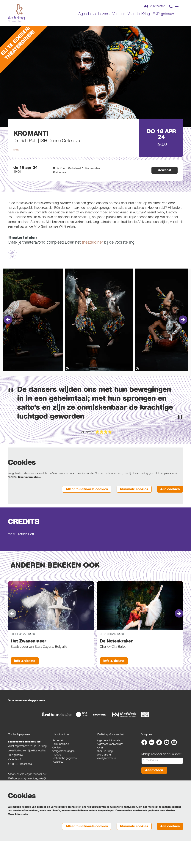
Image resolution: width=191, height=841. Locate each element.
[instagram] (174, 742)
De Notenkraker (116, 641)
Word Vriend (104, 755)
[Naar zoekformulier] (171, 6)
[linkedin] (151, 742)
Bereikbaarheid (60, 744)
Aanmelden (154, 770)
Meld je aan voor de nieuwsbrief (161, 754)
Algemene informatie (108, 741)
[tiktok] (159, 742)
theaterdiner (92, 243)
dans (16, 150)
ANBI (100, 748)
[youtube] (166, 742)
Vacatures (57, 762)
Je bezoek (58, 741)
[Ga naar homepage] (16, 13)
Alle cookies (170, 489)
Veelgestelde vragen (63, 751)
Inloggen (57, 755)
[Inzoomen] (67, 368)
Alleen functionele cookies (87, 489)
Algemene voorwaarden (110, 744)
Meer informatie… (29, 477)
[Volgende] (183, 319)
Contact (56, 748)
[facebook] (144, 742)
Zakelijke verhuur (106, 758)
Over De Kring (105, 751)
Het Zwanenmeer (28, 641)
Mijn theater (157, 6)
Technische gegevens (64, 758)
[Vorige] (8, 319)
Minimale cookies (134, 489)
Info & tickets (24, 661)
